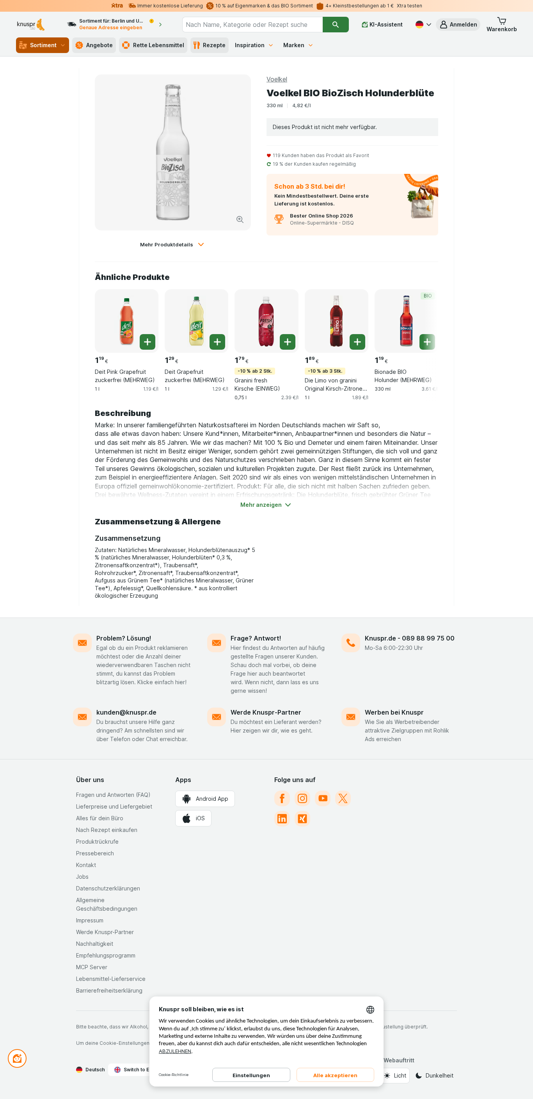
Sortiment (43, 45)
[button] (458, 24)
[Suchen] (336, 24)
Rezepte (214, 45)
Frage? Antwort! (256, 638)
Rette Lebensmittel (158, 45)
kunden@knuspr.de (126, 712)
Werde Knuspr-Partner (266, 712)
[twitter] (343, 798)
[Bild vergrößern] (240, 219)
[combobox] (252, 24)
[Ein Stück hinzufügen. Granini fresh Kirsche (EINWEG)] (287, 342)
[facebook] (282, 798)
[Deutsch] (422, 24)
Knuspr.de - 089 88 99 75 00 (410, 638)
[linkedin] (282, 818)
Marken (293, 45)
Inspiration (250, 45)
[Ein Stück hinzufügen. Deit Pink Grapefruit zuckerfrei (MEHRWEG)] (147, 342)
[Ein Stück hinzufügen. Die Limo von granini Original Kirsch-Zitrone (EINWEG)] (357, 342)
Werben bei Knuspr (394, 712)
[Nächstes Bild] (422, 320)
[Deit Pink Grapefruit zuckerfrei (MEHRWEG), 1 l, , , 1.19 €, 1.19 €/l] (126, 321)
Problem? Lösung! (123, 638)
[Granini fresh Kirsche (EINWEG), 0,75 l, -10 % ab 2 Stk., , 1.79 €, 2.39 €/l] (266, 321)
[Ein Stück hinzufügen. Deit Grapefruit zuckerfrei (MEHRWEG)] (217, 342)
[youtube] (322, 798)
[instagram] (302, 798)
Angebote (99, 45)
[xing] (302, 818)
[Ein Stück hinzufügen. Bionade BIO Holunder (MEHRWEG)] (427, 342)
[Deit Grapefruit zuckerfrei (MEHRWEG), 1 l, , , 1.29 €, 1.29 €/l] (196, 321)
